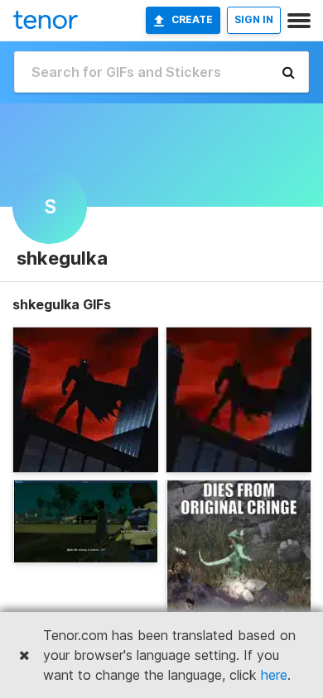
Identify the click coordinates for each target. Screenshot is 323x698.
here (274, 675)
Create (192, 19)
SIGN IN (253, 19)
